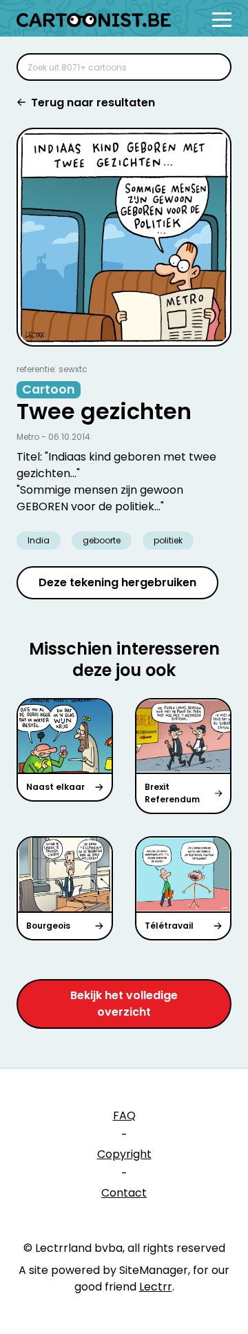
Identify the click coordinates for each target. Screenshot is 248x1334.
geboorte (102, 540)
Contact (124, 1193)
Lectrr (155, 1287)
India (39, 540)
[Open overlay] (221, 19)
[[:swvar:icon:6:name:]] (212, 67)
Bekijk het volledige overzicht (124, 1003)
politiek (168, 540)
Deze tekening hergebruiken (117, 582)
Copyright (124, 1154)
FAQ (124, 1115)
